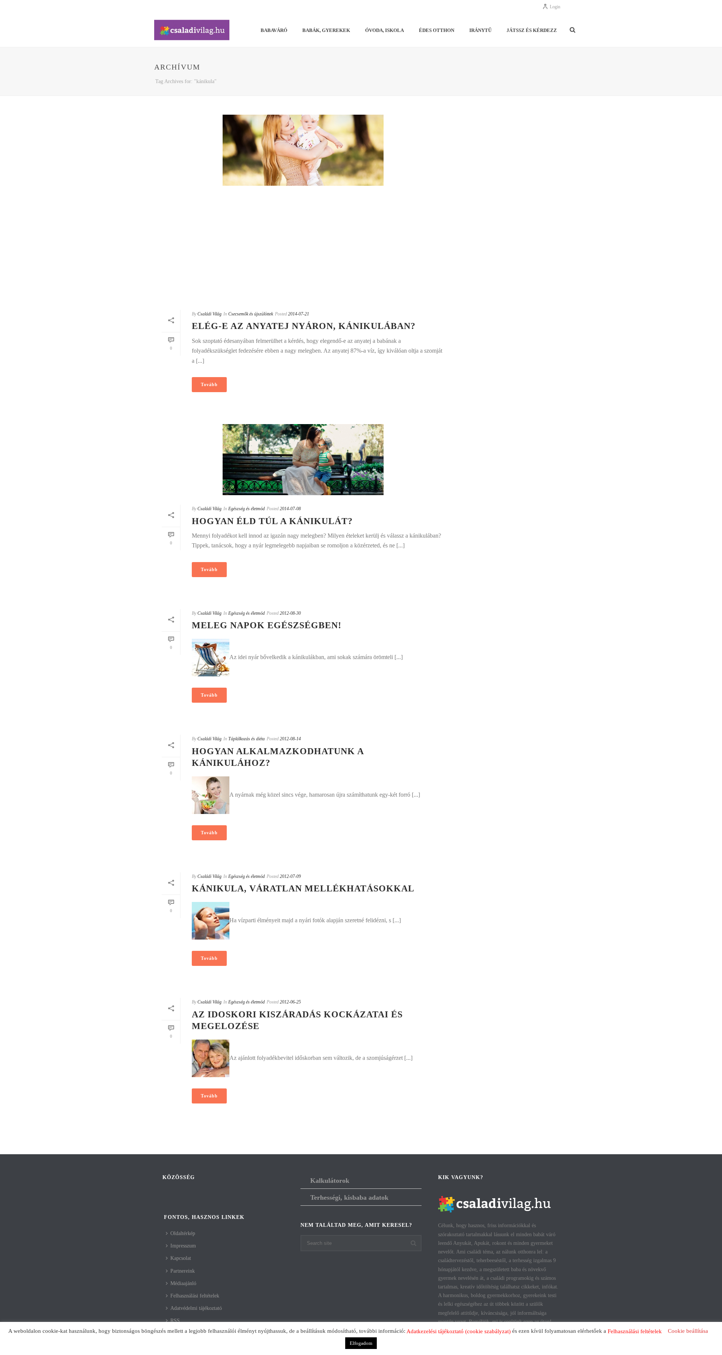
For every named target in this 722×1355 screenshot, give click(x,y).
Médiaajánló (183, 1283)
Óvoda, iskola (384, 30)
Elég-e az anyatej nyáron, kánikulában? (304, 326)
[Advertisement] (303, 247)
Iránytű (480, 30)
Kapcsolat (180, 1258)
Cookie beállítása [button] (688, 1331)
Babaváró (274, 30)
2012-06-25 (290, 1002)
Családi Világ (209, 314)
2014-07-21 (298, 314)
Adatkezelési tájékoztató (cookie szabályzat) (459, 1331)
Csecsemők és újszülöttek (250, 314)
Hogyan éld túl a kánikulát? (272, 521)
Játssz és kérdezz (532, 30)
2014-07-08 (290, 508)
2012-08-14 (290, 738)
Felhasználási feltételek (194, 1296)
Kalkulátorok (329, 1180)
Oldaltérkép (182, 1233)
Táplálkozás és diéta (246, 738)
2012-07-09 (290, 876)
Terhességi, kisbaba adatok (349, 1197)
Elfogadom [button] (361, 1343)
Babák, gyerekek (326, 30)
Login (555, 6)
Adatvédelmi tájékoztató (196, 1308)
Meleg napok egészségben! (266, 625)
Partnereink (182, 1271)
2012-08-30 (290, 613)
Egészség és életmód (246, 508)
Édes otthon (436, 30)
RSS (175, 1320)
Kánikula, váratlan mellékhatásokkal (303, 888)
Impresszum (183, 1246)
